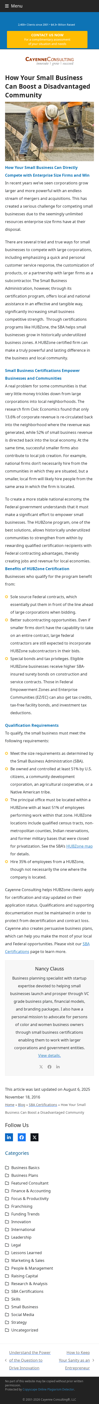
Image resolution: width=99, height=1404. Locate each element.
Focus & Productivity (30, 1198)
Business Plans (24, 1175)
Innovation (21, 1221)
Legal (16, 1245)
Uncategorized (24, 1330)
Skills (15, 1299)
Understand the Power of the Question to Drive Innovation (28, 1361)
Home (9, 1104)
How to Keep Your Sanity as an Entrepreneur (73, 1361)
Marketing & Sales (27, 1260)
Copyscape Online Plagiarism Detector (48, 1389)
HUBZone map (79, 846)
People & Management (32, 1268)
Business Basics (25, 1167)
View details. (49, 1055)
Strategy (19, 1322)
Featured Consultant (30, 1183)
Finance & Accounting (31, 1190)
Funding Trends (25, 1214)
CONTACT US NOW (47, 39)
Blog (21, 1104)
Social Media (22, 1314)
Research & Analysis (29, 1283)
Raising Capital (24, 1276)
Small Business (24, 1306)
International (23, 1229)
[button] (14, 6)
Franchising (21, 1206)
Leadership (21, 1237)
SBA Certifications (43, 1104)
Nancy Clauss (49, 968)
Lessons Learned (26, 1252)
